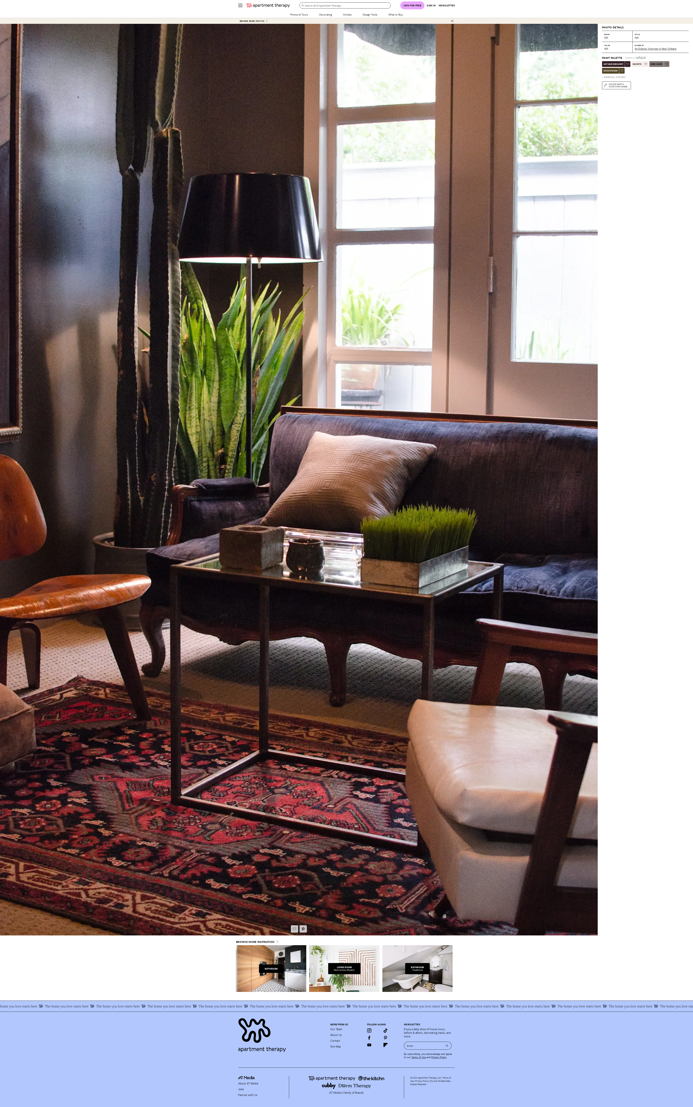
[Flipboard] (385, 1045)
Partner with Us (247, 1095)
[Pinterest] (385, 1038)
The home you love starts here (553, 1006)
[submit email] (447, 1046)
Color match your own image (618, 85)
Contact (335, 1040)
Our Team (336, 1029)
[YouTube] (369, 1045)
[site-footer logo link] (246, 1078)
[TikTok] (385, 1030)
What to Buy (395, 14)
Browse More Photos (252, 21)
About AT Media (248, 1083)
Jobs (241, 1089)
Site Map (335, 1046)
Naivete (637, 64)
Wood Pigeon (610, 71)
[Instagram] (369, 1030)
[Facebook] (369, 1038)
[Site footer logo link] (282, 1033)
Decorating (325, 14)
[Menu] (240, 5)
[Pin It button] (303, 929)
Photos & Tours (299, 14)
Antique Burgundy (613, 64)
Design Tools (370, 14)
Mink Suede (656, 64)
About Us (336, 1035)
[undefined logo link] (268, 5)
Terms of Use (418, 1057)
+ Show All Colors (613, 77)
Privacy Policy (438, 1057)
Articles (347, 14)
